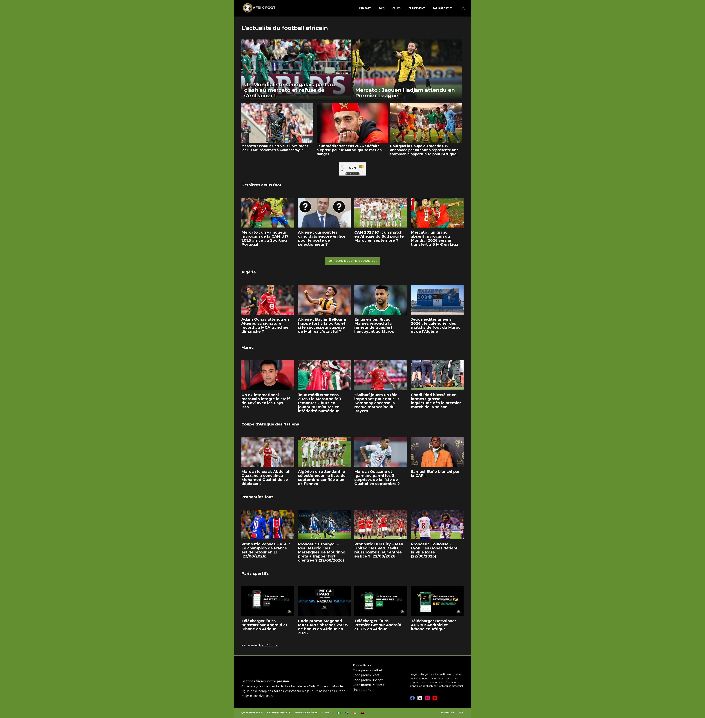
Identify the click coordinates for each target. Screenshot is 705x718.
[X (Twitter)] (419, 698)
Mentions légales (306, 712)
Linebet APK (361, 690)
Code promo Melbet (367, 670)
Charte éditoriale (278, 712)
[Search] (463, 8)
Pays (381, 8)
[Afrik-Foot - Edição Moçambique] (355, 712)
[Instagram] (427, 698)
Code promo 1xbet (365, 675)
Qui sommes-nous (252, 712)
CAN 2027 (365, 8)
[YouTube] (435, 698)
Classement (416, 8)
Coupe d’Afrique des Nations (270, 424)
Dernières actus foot (261, 185)
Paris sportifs (442, 8)
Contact (327, 712)
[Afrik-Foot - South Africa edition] (347, 712)
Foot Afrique (268, 645)
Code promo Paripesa (368, 685)
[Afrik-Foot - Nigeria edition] (339, 712)
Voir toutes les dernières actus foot (352, 260)
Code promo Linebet (367, 680)
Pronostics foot (257, 497)
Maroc (247, 347)
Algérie (248, 272)
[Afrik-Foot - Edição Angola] (363, 712)
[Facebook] (412, 698)
